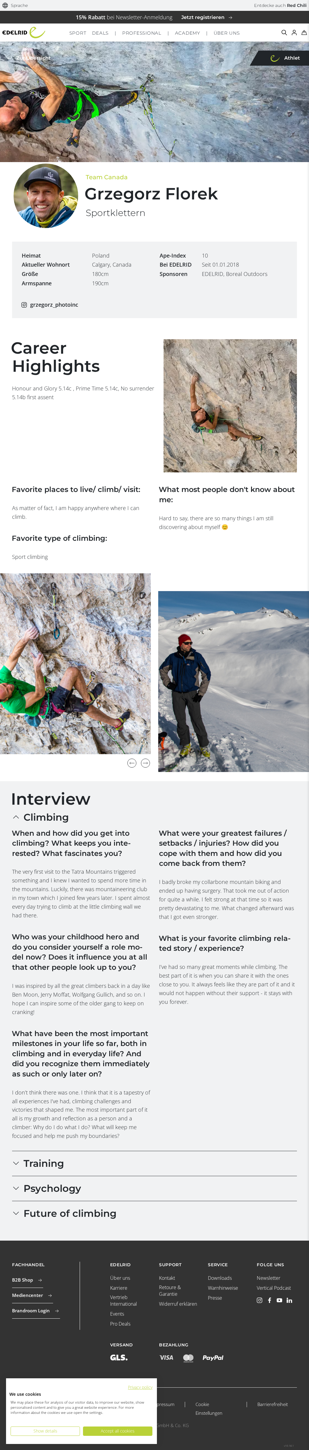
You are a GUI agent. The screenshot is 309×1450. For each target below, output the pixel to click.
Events (117, 1314)
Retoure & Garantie (170, 1290)
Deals (100, 33)
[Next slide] (145, 763)
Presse (215, 1298)
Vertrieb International (123, 1300)
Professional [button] (141, 33)
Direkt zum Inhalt (154, 4)
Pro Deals (120, 1323)
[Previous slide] (131, 763)
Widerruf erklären (178, 1304)
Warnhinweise (223, 1288)
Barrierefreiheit (272, 1404)
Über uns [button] (227, 33)
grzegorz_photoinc (54, 304)
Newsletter (268, 1278)
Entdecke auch (280, 5)
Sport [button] (77, 33)
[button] (15, 5)
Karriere (118, 1288)
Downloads (220, 1278)
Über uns (120, 1278)
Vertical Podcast (274, 1288)
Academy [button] (187, 33)
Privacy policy (140, 1387)
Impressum (162, 1404)
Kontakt (167, 1278)
